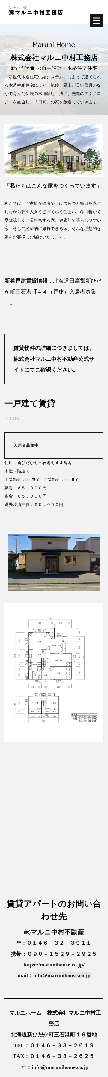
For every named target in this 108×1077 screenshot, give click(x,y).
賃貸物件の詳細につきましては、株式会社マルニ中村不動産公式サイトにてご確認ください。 (54, 359)
